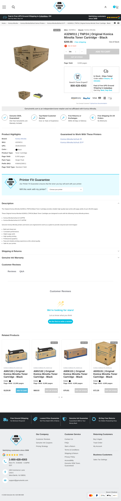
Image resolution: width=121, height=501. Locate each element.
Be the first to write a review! (60, 321)
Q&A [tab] (21, 271)
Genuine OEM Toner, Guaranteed (72, 464)
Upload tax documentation (98, 103)
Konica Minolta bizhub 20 (71, 139)
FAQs (67, 443)
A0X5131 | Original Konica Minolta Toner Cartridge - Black (105, 374)
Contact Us (69, 439)
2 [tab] (61, 397)
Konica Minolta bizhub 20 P (72, 142)
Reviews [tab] (12, 271)
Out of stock (51, 390)
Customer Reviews (43, 439)
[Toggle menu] (4, 7)
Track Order (97, 443)
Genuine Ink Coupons (44, 443)
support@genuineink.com (18, 480)
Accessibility (69, 460)
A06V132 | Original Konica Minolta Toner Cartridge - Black (46, 374)
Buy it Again (97, 439)
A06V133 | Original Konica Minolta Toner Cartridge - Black (16, 374)
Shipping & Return (71, 453)
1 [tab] (59, 397)
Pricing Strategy (42, 446)
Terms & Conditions (72, 450)
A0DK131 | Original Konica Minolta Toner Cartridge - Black (75, 374)
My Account (97, 446)
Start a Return (70, 446)
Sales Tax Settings (100, 460)
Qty (70, 51)
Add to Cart (22, 390)
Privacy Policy (70, 457)
